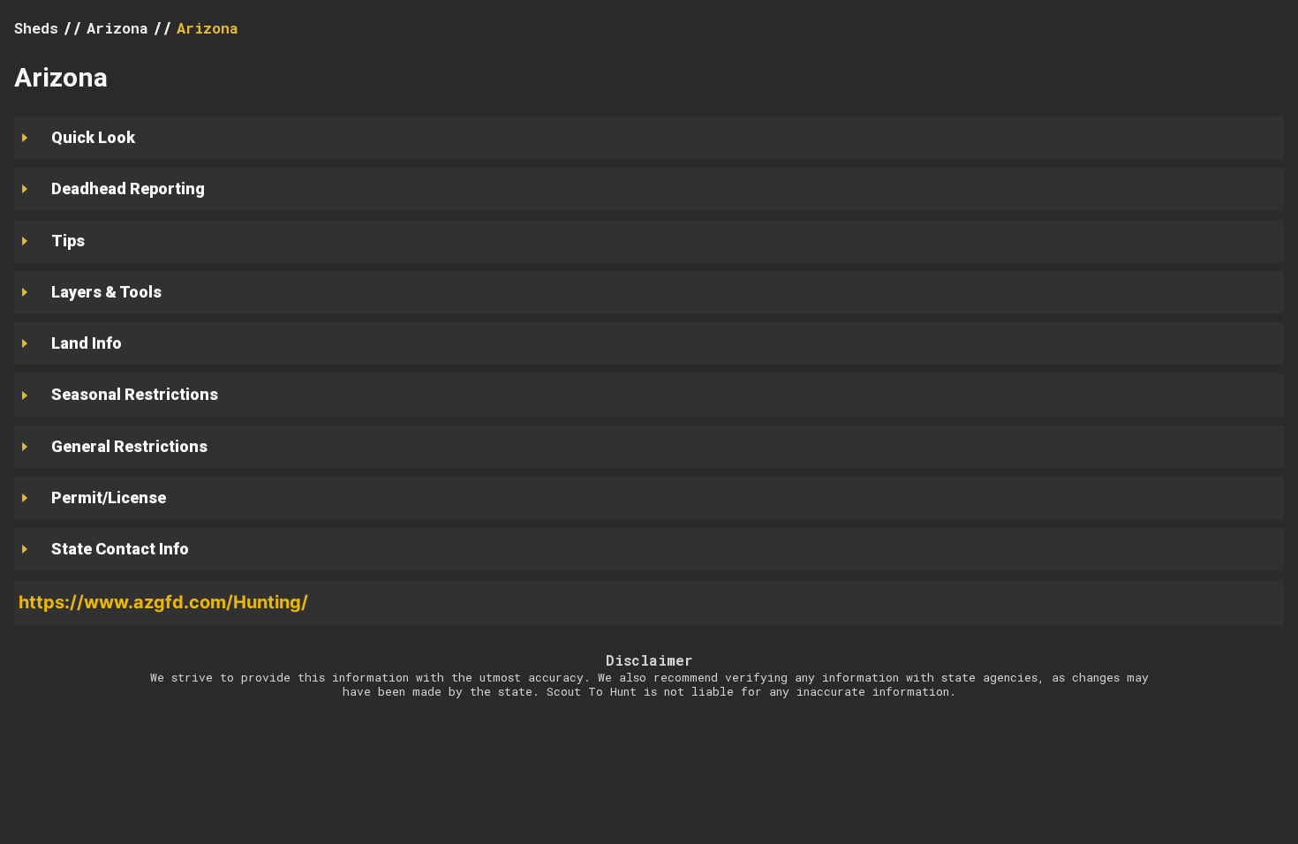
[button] (649, 602)
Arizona (207, 28)
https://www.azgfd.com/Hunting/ (163, 602)
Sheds (36, 28)
